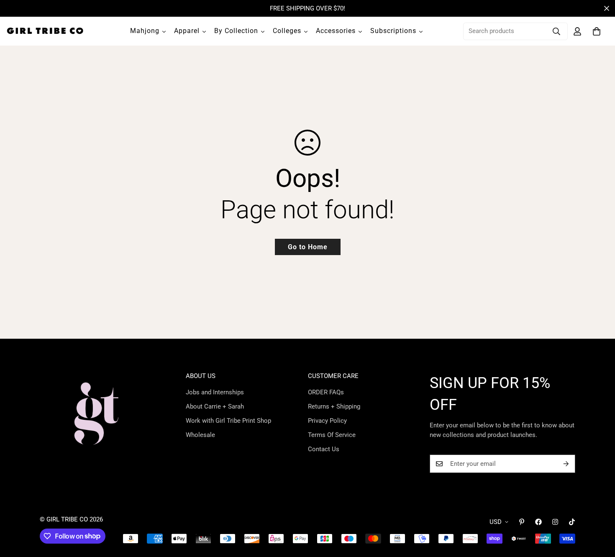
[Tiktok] (572, 522)
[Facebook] (538, 522)
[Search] (556, 31)
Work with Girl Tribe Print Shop (228, 420)
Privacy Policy (327, 420)
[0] (596, 31)
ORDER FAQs (326, 392)
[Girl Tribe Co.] (45, 31)
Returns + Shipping (334, 406)
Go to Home (308, 247)
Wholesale (200, 435)
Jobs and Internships (215, 392)
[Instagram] (555, 522)
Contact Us (323, 449)
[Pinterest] (521, 522)
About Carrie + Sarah (215, 406)
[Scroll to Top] (598, 511)
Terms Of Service (332, 435)
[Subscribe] (566, 464)
